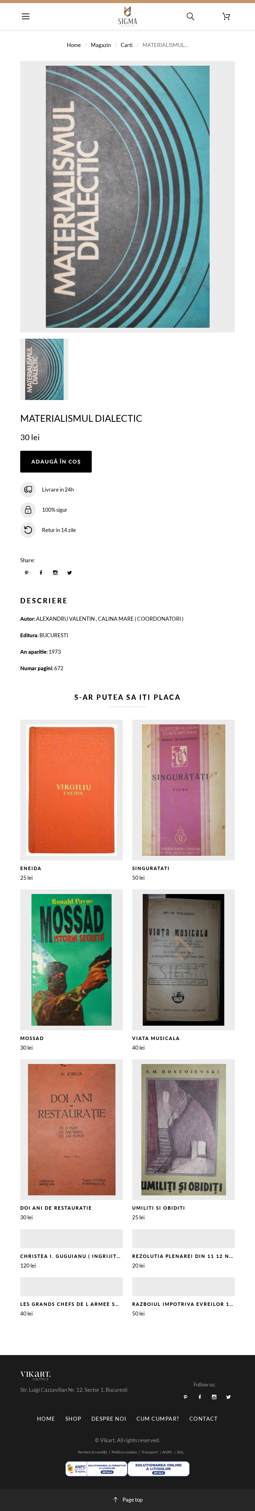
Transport (149, 1452)
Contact (203, 1418)
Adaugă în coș (56, 461)
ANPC (167, 1452)
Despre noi (109, 1418)
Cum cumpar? (158, 1418)
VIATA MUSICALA (156, 1038)
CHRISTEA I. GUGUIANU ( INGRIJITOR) (73, 1256)
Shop (73, 1418)
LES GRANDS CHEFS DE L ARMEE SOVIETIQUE (83, 1304)
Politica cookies (124, 1452)
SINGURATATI (151, 868)
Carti (126, 45)
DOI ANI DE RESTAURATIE (56, 1208)
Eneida (31, 868)
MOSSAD (32, 1038)
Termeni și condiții (92, 1452)
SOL (180, 1452)
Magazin (101, 45)
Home (74, 45)
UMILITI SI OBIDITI (158, 1208)
